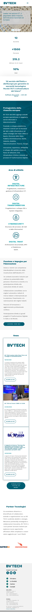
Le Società (13, 581)
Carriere (12, 584)
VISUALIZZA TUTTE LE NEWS (16, 485)
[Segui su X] (7, 572)
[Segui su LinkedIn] (14, 572)
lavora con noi (14, 324)
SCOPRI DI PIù (10, 379)
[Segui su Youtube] (11, 572)
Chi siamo (13, 578)
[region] (16, 19)
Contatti (12, 587)
